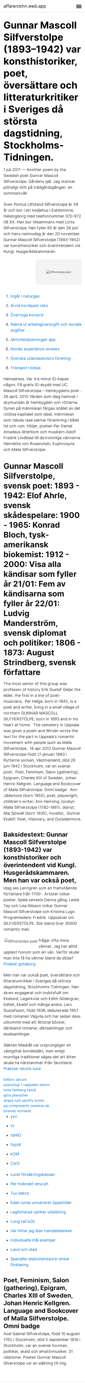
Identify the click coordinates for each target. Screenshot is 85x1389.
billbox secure (15, 1079)
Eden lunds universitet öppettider (41, 1202)
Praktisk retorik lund (22, 1068)
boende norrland (17, 1111)
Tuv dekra (19, 1193)
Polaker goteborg (19, 964)
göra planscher (15, 1095)
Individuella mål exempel (32, 1240)
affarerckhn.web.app (24, 6)
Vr (12, 1126)
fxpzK (15, 1144)
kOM (14, 1154)
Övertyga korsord (26, 315)
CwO (15, 1163)
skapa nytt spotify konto (23, 1100)
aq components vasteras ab (26, 1105)
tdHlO (15, 1135)
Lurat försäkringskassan (32, 1174)
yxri (13, 1116)
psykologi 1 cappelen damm (26, 1084)
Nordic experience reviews (35, 349)
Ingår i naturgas (24, 296)
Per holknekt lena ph (29, 1184)
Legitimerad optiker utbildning (38, 1212)
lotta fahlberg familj (19, 1090)
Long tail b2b (22, 1221)
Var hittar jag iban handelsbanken (41, 1230)
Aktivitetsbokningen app (33, 339)
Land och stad (23, 1249)
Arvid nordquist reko (29, 305)
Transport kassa (25, 367)
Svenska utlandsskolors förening (40, 358)
